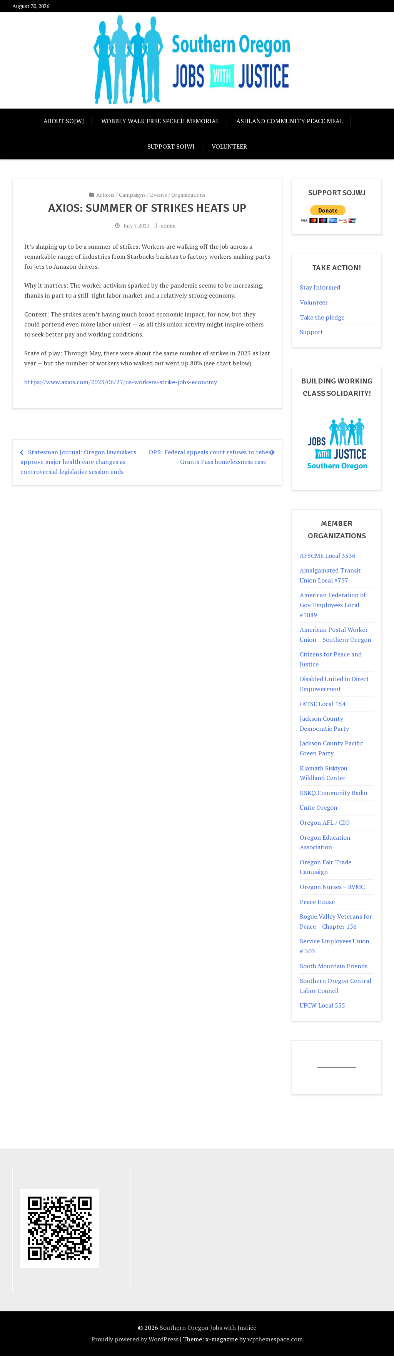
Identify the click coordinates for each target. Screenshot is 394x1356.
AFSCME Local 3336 (328, 555)
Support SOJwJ (171, 146)
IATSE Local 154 (323, 704)
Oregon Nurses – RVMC (332, 886)
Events (158, 194)
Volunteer (229, 146)
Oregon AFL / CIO (325, 822)
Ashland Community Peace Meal (289, 121)
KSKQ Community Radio (333, 792)
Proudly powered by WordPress (135, 1339)
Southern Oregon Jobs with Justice (208, 1327)
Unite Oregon (318, 807)
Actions (105, 194)
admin (168, 225)
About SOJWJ (63, 121)
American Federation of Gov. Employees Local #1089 (333, 605)
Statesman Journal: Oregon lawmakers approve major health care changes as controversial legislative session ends (78, 462)
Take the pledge (322, 317)
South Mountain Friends (333, 966)
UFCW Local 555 (322, 1005)
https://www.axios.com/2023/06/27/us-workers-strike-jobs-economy (120, 382)
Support (311, 332)
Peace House (317, 901)
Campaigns (132, 194)
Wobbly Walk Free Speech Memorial (160, 121)
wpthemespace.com (275, 1339)
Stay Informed (320, 287)
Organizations (188, 194)
